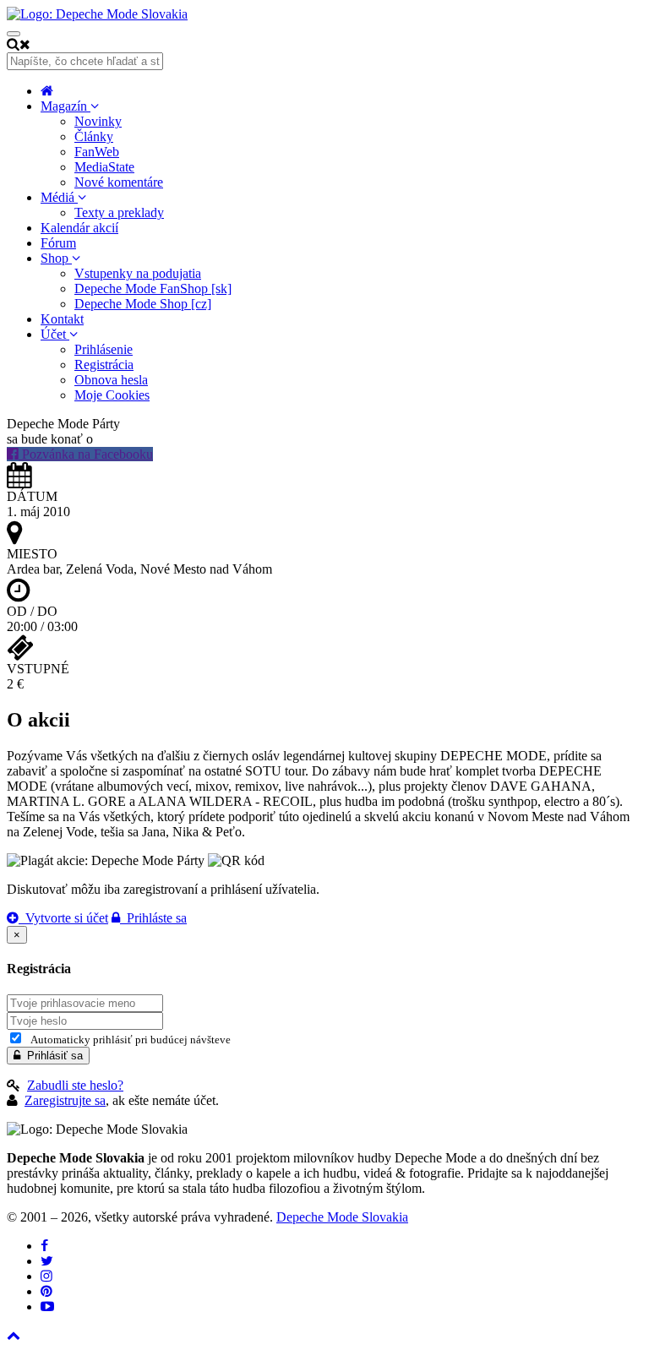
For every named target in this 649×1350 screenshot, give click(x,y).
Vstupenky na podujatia (137, 273)
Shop (56, 258)
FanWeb (96, 151)
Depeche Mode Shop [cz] (142, 304)
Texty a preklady (119, 212)
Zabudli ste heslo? (75, 1085)
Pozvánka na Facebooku (86, 454)
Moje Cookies (112, 395)
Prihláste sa (153, 918)
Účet (55, 334)
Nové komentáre (118, 182)
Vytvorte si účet (63, 918)
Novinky (98, 121)
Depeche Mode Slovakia (342, 1217)
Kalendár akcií (79, 227)
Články (93, 136)
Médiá (59, 197)
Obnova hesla (111, 380)
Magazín (65, 106)
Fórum (58, 243)
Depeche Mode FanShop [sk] (153, 288)
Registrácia (104, 364)
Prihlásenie (103, 349)
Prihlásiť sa (51, 1055)
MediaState (104, 167)
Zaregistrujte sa (65, 1100)
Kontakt (62, 319)
